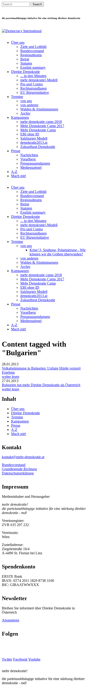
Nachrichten (29, 155)
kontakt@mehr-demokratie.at (23, 457)
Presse (15, 151)
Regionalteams (31, 55)
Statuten (26, 63)
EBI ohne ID (29, 134)
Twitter (7, 659)
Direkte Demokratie (25, 72)
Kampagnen (20, 117)
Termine (17, 97)
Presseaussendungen (35, 163)
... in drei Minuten (33, 76)
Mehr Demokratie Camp (38, 130)
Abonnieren (10, 620)
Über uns (17, 42)
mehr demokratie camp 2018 (41, 122)
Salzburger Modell (33, 138)
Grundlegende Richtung (19, 469)
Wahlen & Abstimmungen (39, 109)
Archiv (25, 113)
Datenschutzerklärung (18, 473)
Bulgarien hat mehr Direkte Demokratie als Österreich (41, 385)
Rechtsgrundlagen (33, 88)
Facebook (20, 659)
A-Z (14, 172)
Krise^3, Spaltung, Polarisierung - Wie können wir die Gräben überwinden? (58, 252)
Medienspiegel (31, 167)
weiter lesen (10, 377)
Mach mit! (18, 176)
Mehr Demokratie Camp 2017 (42, 126)
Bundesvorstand (32, 51)
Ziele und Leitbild (33, 47)
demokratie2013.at (33, 142)
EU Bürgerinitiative (34, 92)
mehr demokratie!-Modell (38, 80)
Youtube (34, 659)
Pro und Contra (31, 84)
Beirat (24, 59)
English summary (33, 67)
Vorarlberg (28, 159)
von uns (26, 101)
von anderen (29, 105)
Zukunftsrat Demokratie (37, 147)
